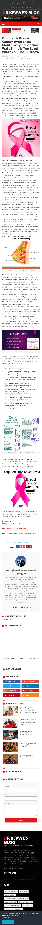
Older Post (32, 658)
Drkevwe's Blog (18, 2)
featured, (21, 542)
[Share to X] (20, 546)
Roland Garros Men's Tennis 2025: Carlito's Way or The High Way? (29, 732)
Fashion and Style (11, 906)
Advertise (34, 2)
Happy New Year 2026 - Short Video (19, 31)
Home (21, 658)
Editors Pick (17, 29)
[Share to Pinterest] (27, 546)
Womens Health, (30, 542)
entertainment (24, 902)
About (27, 2)
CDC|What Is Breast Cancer (13, 524)
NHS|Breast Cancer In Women (14, 529)
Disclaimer (26, 4)
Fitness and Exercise (12, 909)
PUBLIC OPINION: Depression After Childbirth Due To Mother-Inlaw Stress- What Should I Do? (29, 709)
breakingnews (10, 891)
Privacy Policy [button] (7, 917)
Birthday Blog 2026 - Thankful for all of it (26, 756)
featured (26, 906)
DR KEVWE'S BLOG (21, 13)
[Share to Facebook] (17, 546)
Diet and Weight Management (15, 898)
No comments (27, 58)
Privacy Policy (16, 4)
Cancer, (14, 542)
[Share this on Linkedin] (30, 546)
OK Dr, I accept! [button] (8, 922)
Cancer (22, 891)
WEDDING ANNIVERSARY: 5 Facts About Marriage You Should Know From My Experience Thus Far (28, 721)
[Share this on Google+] (24, 546)
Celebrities (9, 895)
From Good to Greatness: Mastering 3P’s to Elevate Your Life (28, 744)
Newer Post (10, 658)
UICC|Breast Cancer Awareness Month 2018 (19, 533)
